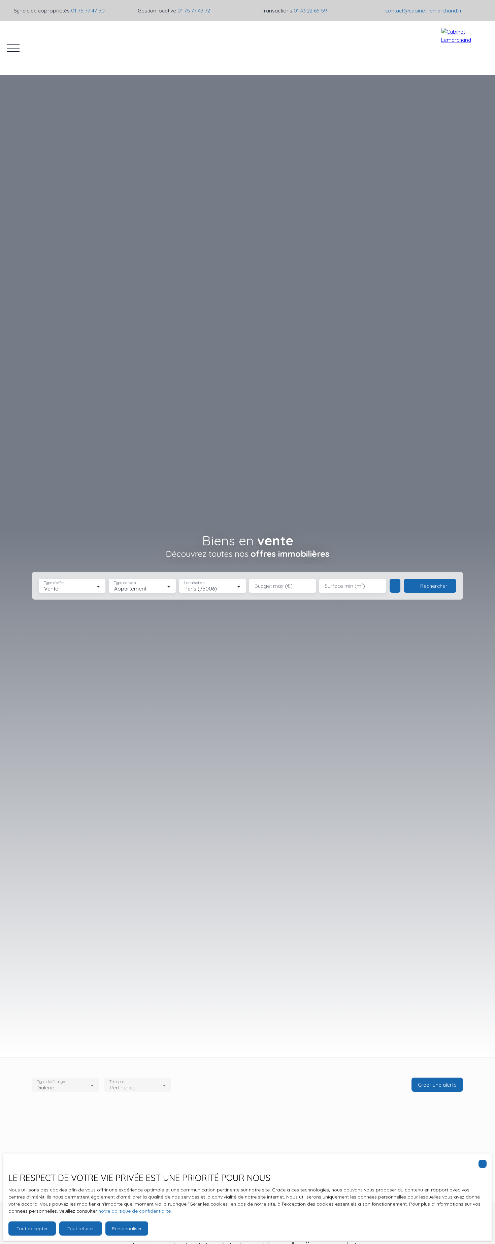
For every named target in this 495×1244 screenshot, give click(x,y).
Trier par (116, 1082)
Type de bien (125, 583)
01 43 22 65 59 (310, 10)
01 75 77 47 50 (88, 10)
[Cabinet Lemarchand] (464, 48)
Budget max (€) (274, 586)
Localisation (194, 583)
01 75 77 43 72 (193, 10)
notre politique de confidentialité (134, 1211)
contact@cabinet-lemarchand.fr (423, 10)
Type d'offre (54, 583)
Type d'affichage (51, 1082)
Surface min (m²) (345, 586)
